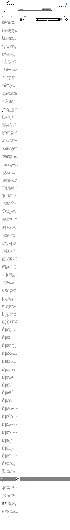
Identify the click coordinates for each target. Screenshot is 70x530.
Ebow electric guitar (10, 111)
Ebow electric (4, 111)
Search (26, 3)
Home (22, 3)
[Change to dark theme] (3, 1)
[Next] (67, 479)
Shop (57, 3)
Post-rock (10, 268)
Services (48, 3)
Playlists (37, 3)
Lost (16, 209)
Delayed (9, 99)
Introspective (10, 182)
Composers (43, 3)
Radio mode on (69, 479)
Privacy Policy (59, 525)
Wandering (4, 502)
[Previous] (65, 479)
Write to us (62, 3)
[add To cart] (66, 19)
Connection (10, 525)
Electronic (14, 112)
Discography (32, 3)
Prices (53, 3)
